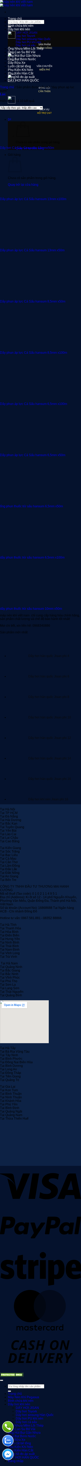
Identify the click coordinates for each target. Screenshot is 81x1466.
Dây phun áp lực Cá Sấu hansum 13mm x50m (32, 250)
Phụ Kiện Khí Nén (20, 69)
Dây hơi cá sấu (25, 45)
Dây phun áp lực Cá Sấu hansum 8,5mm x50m (32, 301)
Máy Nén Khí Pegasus (23, 22)
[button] (3, 94)
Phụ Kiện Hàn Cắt (20, 73)
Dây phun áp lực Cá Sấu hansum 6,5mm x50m (32, 455)
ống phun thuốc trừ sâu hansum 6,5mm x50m (31, 506)
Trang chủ (15, 18)
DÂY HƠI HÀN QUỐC (23, 80)
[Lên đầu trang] (1, 1380)
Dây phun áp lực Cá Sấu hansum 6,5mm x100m (33, 403)
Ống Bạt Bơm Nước (22, 59)
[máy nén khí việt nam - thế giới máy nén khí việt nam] (16, 3)
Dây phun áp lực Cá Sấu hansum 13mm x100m (33, 199)
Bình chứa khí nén (20, 25)
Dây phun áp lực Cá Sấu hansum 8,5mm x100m (33, 352)
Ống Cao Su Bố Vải (21, 52)
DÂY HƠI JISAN (26, 32)
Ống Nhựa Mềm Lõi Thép (25, 48)
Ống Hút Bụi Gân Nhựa (24, 55)
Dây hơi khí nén (19, 29)
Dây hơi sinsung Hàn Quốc (33, 39)
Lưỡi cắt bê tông (19, 66)
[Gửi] (9, 1391)
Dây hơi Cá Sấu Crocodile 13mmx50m (27, 147)
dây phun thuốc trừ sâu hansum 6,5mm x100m (32, 557)
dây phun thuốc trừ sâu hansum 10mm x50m (31, 608)
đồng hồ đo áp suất (21, 77)
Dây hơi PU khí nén (28, 42)
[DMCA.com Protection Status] (12, 1375)
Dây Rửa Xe (16, 62)
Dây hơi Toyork (25, 35)
